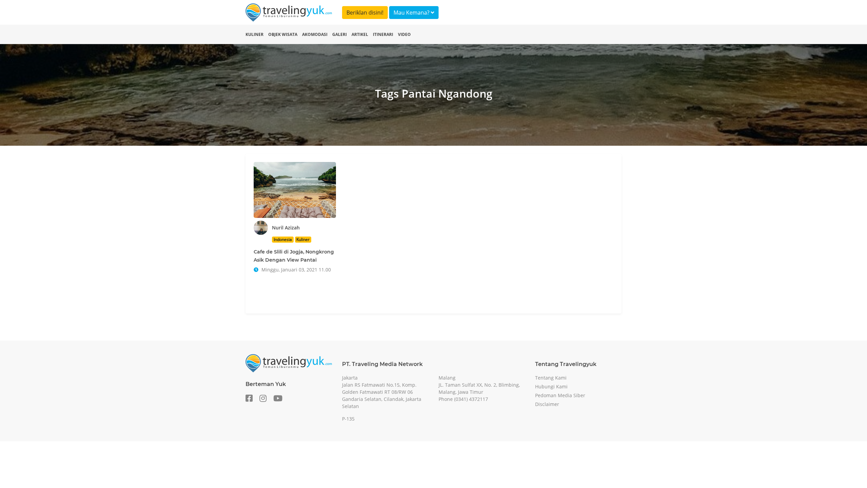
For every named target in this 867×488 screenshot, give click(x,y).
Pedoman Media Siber (560, 395)
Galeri (339, 34)
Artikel (360, 34)
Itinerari (383, 34)
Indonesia (283, 239)
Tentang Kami (551, 377)
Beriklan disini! (364, 12)
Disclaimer (547, 404)
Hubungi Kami (551, 386)
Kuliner (254, 34)
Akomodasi (314, 34)
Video (404, 34)
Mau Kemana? (412, 12)
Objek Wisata (282, 34)
